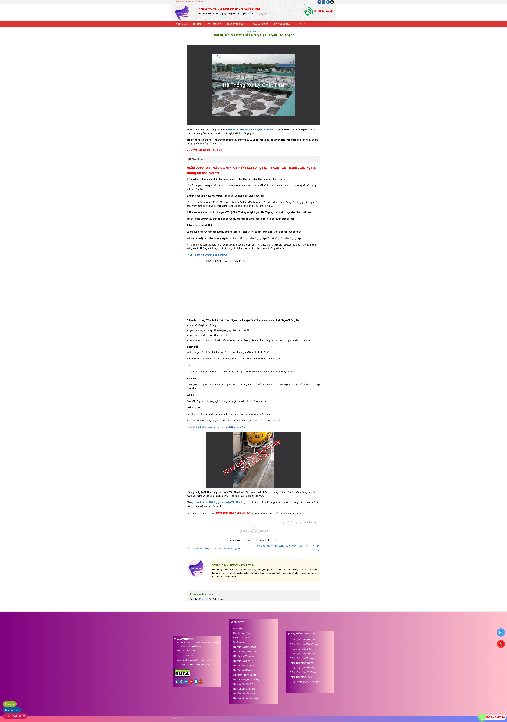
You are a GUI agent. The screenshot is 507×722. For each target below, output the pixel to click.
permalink (274, 540)
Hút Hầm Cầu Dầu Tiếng (244, 689)
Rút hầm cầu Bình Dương (244, 675)
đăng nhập (203, 599)
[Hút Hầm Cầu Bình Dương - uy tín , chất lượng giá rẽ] (183, 12)
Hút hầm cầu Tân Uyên (243, 665)
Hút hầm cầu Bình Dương (244, 647)
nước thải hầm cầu (236, 420)
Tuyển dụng (238, 642)
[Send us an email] (332, 2)
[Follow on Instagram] (323, 2)
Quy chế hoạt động (241, 633)
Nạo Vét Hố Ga (260, 24)
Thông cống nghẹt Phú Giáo (302, 677)
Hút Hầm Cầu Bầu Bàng (244, 693)
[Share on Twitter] (246, 531)
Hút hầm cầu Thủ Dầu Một (245, 651)
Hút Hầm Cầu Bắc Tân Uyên (245, 698)
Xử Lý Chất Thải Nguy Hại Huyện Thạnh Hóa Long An (217, 427)
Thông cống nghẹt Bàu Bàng (302, 667)
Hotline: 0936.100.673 (15, 716)
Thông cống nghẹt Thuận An (302, 653)
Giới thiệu (237, 628)
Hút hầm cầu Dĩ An (241, 661)
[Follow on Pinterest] (191, 681)
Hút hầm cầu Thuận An (243, 656)
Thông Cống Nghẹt (237, 24)
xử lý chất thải (221, 206)
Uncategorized (253, 31)
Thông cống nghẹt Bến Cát (301, 663)
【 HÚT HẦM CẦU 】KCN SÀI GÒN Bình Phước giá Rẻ (215, 548)
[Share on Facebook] (242, 531)
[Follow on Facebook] (319, 2)
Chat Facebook (12, 710)
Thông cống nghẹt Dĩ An (300, 649)
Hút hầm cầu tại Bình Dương (246, 679)
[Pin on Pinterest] (256, 531)
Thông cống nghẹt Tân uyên (302, 658)
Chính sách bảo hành (242, 637)
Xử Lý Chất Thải (282, 24)
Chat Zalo (9, 704)
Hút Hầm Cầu (214, 24)
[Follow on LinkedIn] (196, 681)
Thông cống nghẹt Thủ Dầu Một (304, 644)
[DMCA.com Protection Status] (182, 672)
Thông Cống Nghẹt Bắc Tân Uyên (305, 681)
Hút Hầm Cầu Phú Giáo (243, 684)
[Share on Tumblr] (265, 531)
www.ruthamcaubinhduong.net (195, 664)
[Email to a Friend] (251, 531)
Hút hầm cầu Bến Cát (242, 670)
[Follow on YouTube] (200, 681)
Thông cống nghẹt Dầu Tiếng (303, 672)
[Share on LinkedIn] (261, 531)
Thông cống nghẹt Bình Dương (303, 639)
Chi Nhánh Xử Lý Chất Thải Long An (208, 255)
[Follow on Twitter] (328, 2)
